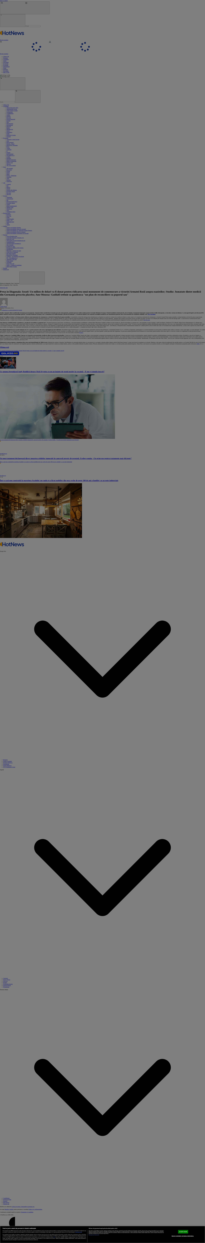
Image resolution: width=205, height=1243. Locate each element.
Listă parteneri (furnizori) (94, 1234)
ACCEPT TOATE (183, 1231)
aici (54, 1237)
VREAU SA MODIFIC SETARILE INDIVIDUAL (183, 1236)
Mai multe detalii (78, 1232)
